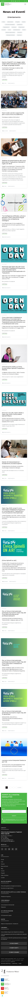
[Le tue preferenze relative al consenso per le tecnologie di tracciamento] (2, 996)
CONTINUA (4, 79)
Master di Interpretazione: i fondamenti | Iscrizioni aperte (12, 462)
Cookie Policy (14, 963)
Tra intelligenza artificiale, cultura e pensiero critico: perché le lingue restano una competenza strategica (14, 218)
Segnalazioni (6, 27)
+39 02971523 (6, 838)
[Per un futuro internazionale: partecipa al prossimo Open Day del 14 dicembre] (14, 698)
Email (3, 808)
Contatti (3, 877)
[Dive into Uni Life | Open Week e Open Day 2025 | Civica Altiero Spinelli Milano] (14, 399)
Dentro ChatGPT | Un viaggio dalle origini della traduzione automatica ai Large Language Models (14, 63)
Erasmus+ (19, 35)
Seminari (14, 27)
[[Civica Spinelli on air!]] (14, 547)
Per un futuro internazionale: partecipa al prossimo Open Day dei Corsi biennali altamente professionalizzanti (14, 613)
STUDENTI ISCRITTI (14, 947)
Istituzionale (10, 21)
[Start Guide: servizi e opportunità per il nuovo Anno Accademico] (14, 100)
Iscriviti (14, 815)
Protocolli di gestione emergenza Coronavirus (11, 885)
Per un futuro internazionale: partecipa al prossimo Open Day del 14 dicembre (14, 712)
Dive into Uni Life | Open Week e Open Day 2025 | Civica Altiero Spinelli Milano (13, 414)
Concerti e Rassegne (10, 24)
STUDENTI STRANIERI (14, 952)
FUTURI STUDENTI (14, 943)
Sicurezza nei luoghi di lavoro (7, 888)
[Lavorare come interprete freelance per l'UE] (14, 747)
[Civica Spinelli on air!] (9, 560)
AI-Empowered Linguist (6, 915)
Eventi (23, 21)
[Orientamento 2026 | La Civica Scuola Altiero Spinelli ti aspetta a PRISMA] (14, 353)
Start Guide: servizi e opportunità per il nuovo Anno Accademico (13, 113)
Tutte (3, 21)
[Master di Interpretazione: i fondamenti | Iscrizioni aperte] (14, 449)
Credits (19, 963)
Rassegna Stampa (10, 35)
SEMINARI (6, 581)
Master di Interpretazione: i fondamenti (9, 923)
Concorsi (19, 32)
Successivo (19, 787)
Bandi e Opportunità (10, 32)
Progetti (17, 21)
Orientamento (17, 29)
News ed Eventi (4, 866)
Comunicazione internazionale (7, 904)
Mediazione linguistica (6, 896)
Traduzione (3, 907)
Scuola (2, 859)
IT (24, 1)
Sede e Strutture (4, 875)
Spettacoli (19, 24)
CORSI (5, 83)
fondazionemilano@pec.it (8, 841)
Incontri (3, 29)
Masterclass (21, 27)
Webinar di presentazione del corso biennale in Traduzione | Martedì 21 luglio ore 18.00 (14, 162)
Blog (2, 868)
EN (26, 1)
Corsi (9, 29)
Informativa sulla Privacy (10, 819)
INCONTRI (6, 130)
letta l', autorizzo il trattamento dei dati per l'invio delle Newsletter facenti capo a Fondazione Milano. (14, 820)
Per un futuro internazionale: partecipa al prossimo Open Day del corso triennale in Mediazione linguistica (14, 663)
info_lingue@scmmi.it (8, 839)
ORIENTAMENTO (11, 83)
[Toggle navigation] (25, 4)
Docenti (2, 864)
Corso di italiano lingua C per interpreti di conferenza (12, 932)
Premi (24, 29)
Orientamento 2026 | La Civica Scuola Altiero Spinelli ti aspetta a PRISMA (13, 368)
